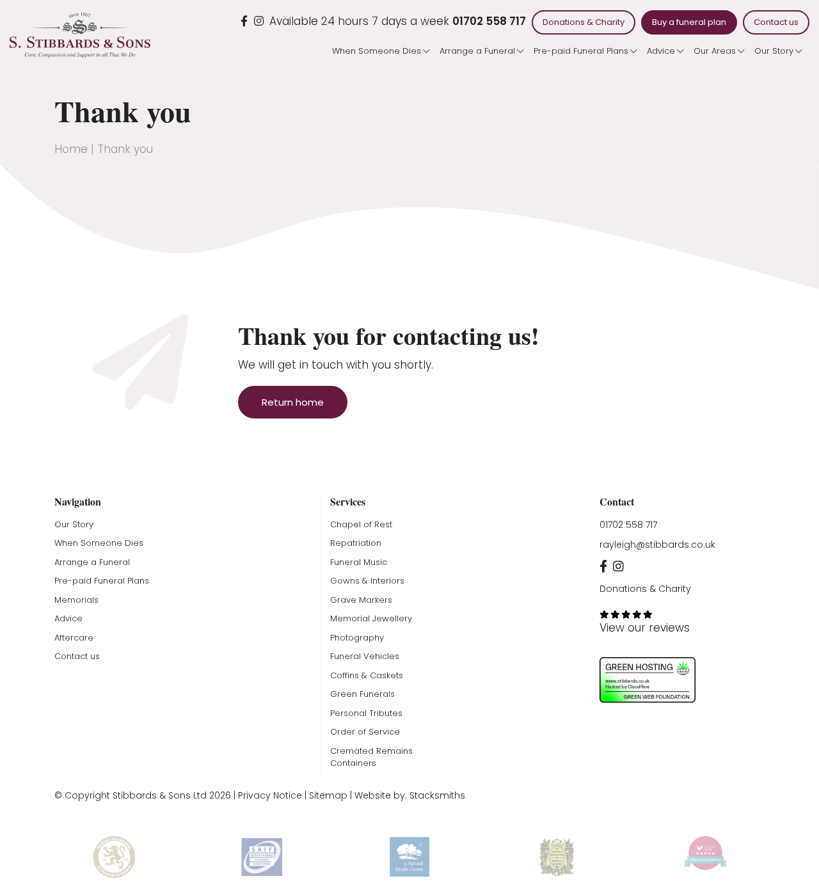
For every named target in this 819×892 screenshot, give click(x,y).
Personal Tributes (366, 713)
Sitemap (328, 795)
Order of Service (365, 732)
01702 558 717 (489, 21)
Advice (661, 51)
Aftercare (73, 638)
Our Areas (715, 51)
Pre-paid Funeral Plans (581, 51)
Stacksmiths (437, 795)
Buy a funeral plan (689, 22)
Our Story (773, 51)
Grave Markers (361, 600)
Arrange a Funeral (477, 51)
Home (71, 149)
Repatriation (355, 543)
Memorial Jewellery (371, 618)
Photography (357, 638)
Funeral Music (358, 562)
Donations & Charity (583, 22)
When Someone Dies (376, 51)
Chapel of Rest (361, 524)
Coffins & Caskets (366, 675)
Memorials (76, 600)
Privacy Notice (270, 795)
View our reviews (645, 627)
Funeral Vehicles (364, 656)
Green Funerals (362, 694)
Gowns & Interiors (367, 581)
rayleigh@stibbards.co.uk (657, 544)
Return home (293, 402)
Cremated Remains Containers (371, 757)
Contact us (776, 22)
